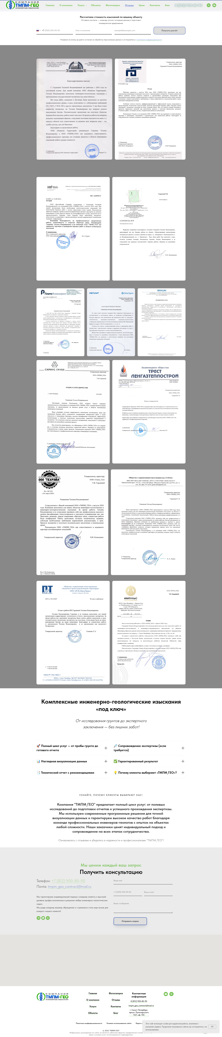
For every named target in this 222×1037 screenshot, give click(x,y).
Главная (50, 5)
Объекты (96, 5)
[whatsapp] (43, 918)
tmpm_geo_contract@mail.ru (69, 886)
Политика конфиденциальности (89, 1023)
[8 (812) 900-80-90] (171, 995)
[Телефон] (48, 918)
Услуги (81, 5)
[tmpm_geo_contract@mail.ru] (166, 995)
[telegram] (38, 918)
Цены (142, 5)
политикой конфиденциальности (149, 40)
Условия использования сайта (119, 1023)
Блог (167, 5)
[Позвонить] (209, 5)
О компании (65, 5)
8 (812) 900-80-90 (188, 5)
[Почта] (214, 5)
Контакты (155, 5)
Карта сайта (141, 1023)
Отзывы (129, 5)
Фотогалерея (113, 5)
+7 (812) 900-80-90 (68, 880)
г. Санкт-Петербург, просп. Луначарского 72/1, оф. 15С (139, 1012)
